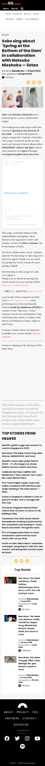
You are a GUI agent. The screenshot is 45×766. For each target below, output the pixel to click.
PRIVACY (23, 712)
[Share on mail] (28, 82)
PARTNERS (12, 718)
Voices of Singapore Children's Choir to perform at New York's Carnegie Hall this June (22, 499)
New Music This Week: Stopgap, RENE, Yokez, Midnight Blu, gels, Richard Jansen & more (29, 663)
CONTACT (30, 718)
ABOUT (8, 712)
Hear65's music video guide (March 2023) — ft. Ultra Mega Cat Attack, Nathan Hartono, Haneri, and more (20, 464)
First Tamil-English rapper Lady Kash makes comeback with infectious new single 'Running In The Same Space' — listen (21, 487)
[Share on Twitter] (39, 82)
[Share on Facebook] (34, 82)
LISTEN (36, 14)
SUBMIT (19, 19)
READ (8, 14)
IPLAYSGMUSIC (32, 19)
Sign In (6, 8)
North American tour (19, 300)
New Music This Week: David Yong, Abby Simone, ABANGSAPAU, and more (22, 455)
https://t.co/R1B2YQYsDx (15, 285)
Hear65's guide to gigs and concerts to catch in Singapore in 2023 (22, 447)
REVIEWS (10, 19)
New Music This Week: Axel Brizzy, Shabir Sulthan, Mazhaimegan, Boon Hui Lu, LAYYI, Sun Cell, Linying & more (29, 586)
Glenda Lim (18, 70)
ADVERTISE (21, 724)
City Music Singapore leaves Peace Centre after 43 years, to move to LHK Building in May (21, 510)
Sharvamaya (32, 599)
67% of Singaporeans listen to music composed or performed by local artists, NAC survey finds (20, 535)
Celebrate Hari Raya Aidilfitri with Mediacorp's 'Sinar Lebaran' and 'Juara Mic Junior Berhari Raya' (22, 475)
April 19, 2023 (34, 291)
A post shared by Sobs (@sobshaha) (22, 225)
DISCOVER (17, 14)
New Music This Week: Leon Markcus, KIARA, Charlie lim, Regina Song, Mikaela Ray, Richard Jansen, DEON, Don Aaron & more (29, 625)
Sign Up (14, 8)
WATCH (27, 14)
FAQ (35, 712)
